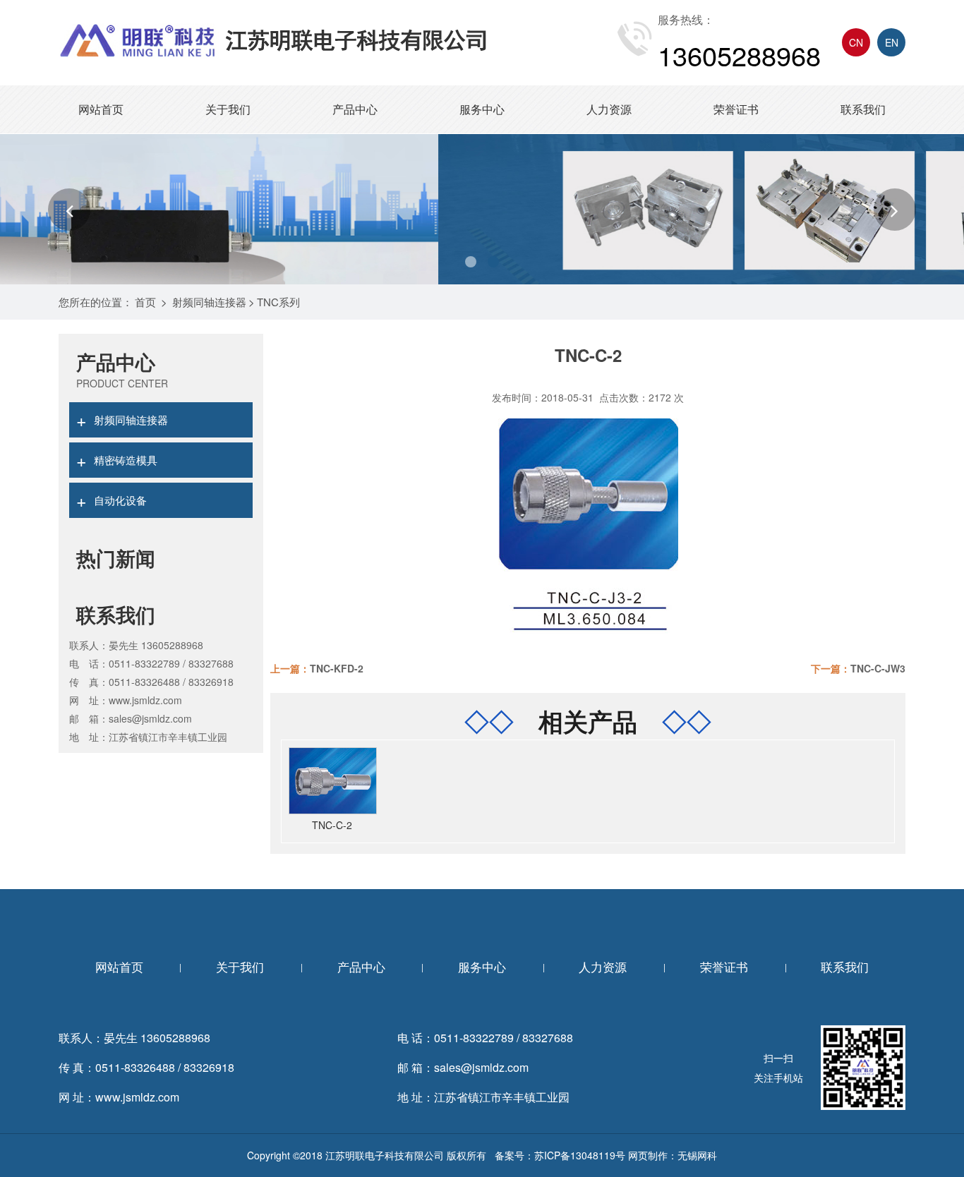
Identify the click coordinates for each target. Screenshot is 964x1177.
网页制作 (648, 1155)
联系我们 (863, 109)
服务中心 (482, 109)
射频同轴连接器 (209, 301)
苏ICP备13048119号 (579, 1155)
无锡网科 (697, 1155)
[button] (69, 209)
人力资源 (609, 109)
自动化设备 (111, 499)
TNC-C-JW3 (877, 668)
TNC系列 (278, 301)
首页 (145, 301)
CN (856, 42)
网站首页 (100, 109)
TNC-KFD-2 (336, 668)
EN (891, 42)
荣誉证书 (736, 109)
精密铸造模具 (116, 459)
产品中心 (355, 109)
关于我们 (228, 109)
